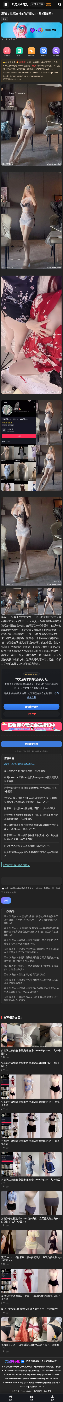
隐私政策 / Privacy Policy (22, 1391)
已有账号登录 (31, 706)
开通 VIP (31, 714)
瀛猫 (4, 19)
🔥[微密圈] (21, 62)
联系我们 (38, 1391)
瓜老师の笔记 (20, 4)
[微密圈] (44, 52)
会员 (34, 66)
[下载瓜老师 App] (48, 4)
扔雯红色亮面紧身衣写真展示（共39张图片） (27, 846)
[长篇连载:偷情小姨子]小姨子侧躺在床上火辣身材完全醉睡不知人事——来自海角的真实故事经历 (31, 919)
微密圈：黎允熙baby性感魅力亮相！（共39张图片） (31, 808)
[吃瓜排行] (7, 52)
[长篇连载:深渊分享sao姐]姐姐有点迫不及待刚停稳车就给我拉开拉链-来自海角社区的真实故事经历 (31, 931)
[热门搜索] (56, 52)
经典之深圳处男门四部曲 (31, 974)
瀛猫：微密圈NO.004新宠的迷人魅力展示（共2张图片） (30, 1309)
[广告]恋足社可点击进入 (16, 865)
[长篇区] (19, 52)
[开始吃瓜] (31, 52)
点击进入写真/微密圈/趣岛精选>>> (19, 764)
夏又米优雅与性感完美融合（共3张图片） (25, 771)
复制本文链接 (31, 744)
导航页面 (47, 1391)
